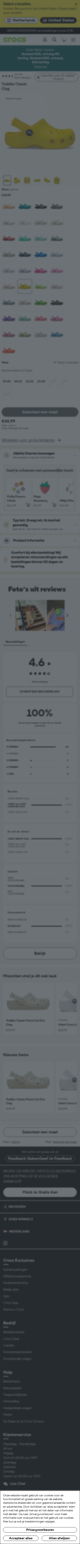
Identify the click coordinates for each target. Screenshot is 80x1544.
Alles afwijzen (59, 1538)
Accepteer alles (20, 1538)
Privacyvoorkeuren (40, 1530)
